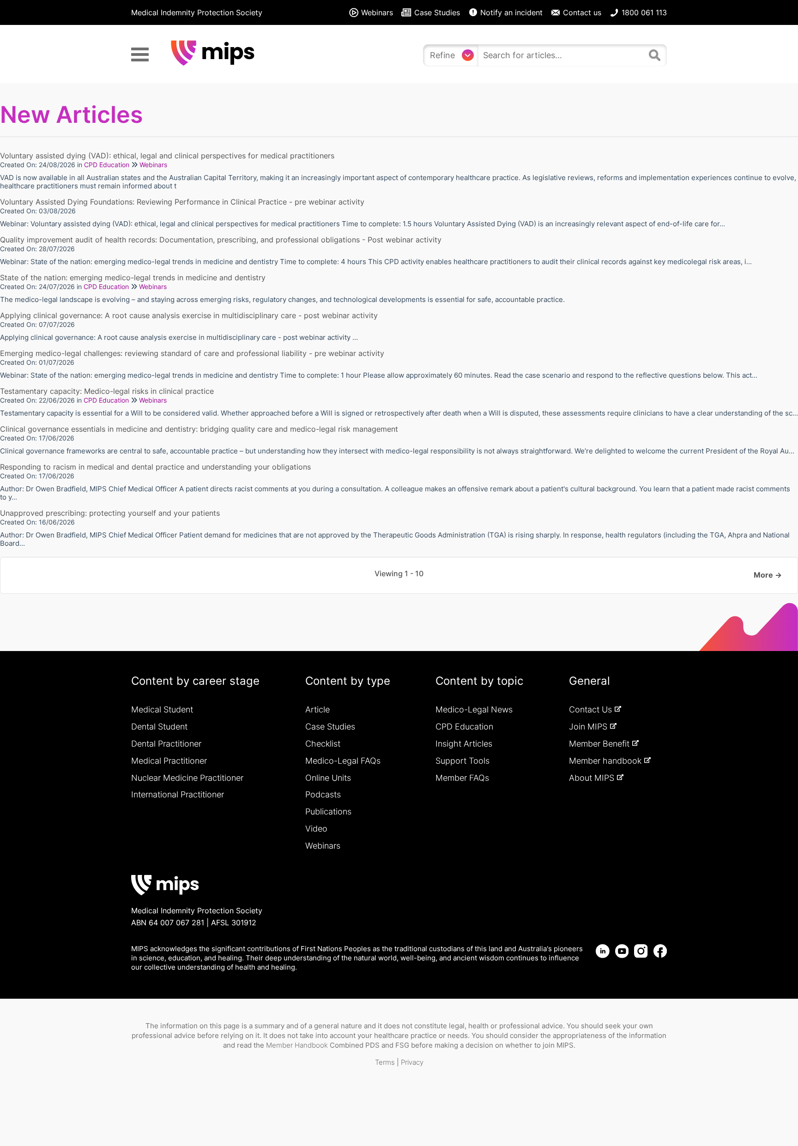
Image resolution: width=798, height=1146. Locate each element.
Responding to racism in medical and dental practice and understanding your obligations (155, 466)
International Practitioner (177, 794)
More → (768, 574)
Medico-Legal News (474, 709)
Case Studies (330, 726)
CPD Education (106, 165)
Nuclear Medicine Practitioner (187, 778)
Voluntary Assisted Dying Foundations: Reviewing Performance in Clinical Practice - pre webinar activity (182, 201)
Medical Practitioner (169, 761)
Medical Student (162, 709)
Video (316, 828)
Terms (385, 1062)
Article (317, 709)
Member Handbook (297, 1045)
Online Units (328, 778)
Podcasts (323, 794)
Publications (328, 811)
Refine (442, 55)
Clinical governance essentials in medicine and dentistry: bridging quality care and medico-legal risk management (199, 429)
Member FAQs (462, 778)
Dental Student (159, 726)
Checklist (322, 743)
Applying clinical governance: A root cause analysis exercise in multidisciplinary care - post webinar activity (189, 315)
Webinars (153, 165)
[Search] (656, 54)
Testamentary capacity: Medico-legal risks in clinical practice (107, 391)
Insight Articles (463, 743)
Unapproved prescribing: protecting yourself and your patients (110, 513)
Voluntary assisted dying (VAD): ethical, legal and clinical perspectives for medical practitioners (167, 155)
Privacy (412, 1062)
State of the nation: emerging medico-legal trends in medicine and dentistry (133, 277)
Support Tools (462, 761)
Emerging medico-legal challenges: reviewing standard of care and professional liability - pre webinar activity (192, 353)
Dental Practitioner (166, 743)
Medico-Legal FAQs (343, 761)
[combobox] (561, 55)
